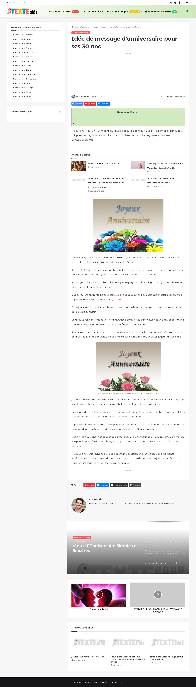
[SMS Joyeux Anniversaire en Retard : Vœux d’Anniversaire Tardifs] (138, 166)
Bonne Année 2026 (161, 11)
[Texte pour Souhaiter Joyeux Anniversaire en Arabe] (138, 181)
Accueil (76, 27)
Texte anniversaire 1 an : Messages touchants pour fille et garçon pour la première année (106, 183)
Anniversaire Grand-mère (25, 74)
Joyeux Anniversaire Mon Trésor (87, 657)
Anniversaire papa (22, 39)
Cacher (135, 112)
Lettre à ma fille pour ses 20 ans (104, 163)
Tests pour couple (123, 11)
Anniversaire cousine (23, 61)
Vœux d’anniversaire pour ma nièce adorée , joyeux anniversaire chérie (128, 659)
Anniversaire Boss (22, 92)
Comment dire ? (93, 11)
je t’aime (117, 299)
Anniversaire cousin (22, 57)
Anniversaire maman (23, 35)
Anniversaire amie (22, 96)
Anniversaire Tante (22, 70)
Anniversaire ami (21, 83)
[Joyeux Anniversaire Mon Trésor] (89, 644)
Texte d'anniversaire (89, 27)
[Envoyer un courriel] (88, 97)
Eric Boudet (81, 97)
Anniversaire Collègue (24, 88)
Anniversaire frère (22, 48)
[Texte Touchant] (22, 11)
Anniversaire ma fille (23, 52)
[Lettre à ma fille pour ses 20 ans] (78, 166)
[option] (128, 547)
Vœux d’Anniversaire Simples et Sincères (105, 548)
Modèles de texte (63, 11)
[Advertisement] (128, 73)
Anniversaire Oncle (22, 66)
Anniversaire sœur (22, 43)
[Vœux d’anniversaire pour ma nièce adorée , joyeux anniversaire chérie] (128, 644)
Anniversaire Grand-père (25, 79)
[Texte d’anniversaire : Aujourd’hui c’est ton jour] (167, 644)
